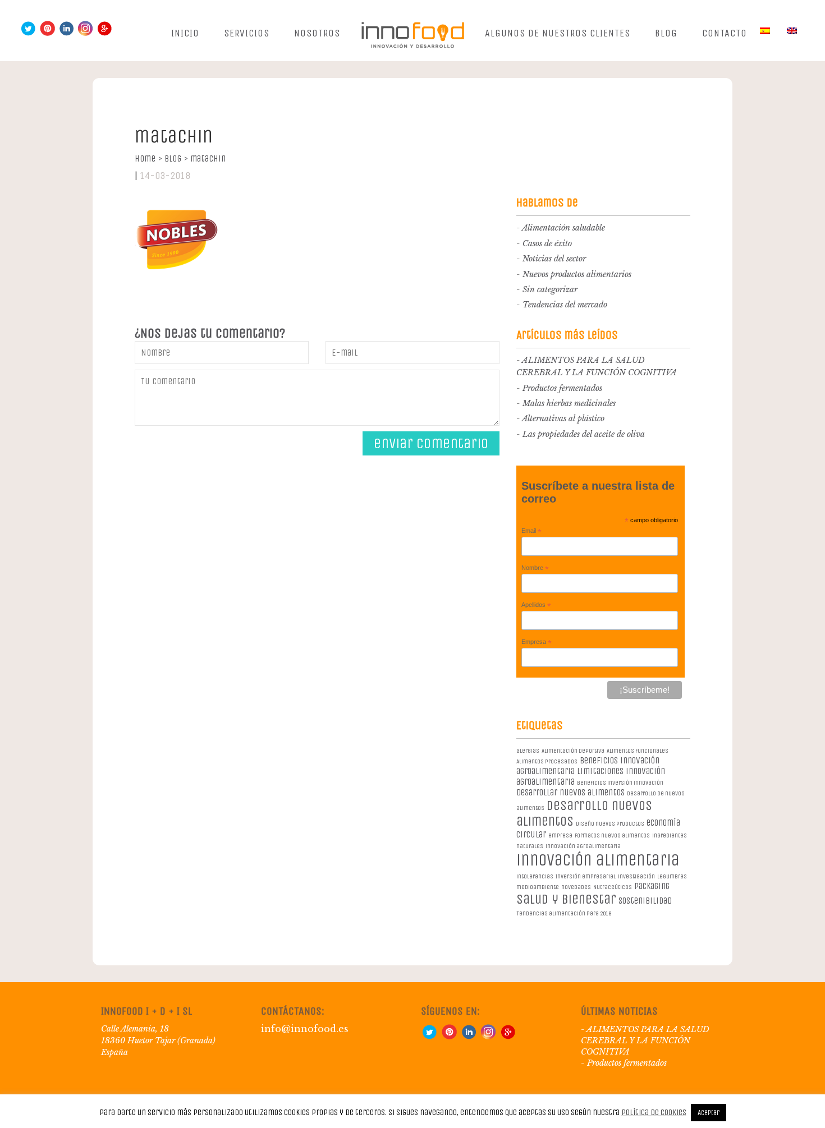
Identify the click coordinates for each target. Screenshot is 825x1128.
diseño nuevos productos (610, 823)
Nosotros (317, 33)
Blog (666, 33)
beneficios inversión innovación (620, 782)
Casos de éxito (547, 243)
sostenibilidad (645, 900)
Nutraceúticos (612, 887)
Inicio (185, 33)
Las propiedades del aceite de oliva (583, 434)
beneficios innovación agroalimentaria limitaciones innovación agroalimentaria (590, 771)
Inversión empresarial (586, 876)
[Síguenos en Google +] (104, 33)
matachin (208, 158)
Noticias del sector (554, 259)
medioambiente (537, 887)
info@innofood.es (305, 1028)
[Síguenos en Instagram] (85, 33)
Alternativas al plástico (563, 418)
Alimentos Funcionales (637, 750)
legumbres (672, 876)
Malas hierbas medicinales (569, 403)
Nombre (535, 568)
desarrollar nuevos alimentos (570, 792)
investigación (636, 876)
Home (148, 158)
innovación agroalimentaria (583, 846)
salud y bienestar (566, 899)
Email (531, 531)
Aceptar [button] (708, 1112)
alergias (527, 750)
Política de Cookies (653, 1112)
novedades (576, 887)
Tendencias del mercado (564, 305)
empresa (560, 835)
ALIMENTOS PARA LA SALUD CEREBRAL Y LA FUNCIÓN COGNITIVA (645, 1040)
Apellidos (536, 605)
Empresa (536, 642)
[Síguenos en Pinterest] (47, 33)
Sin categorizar (550, 289)
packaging (652, 886)
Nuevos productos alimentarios (576, 274)
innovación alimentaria (598, 860)
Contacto (724, 33)
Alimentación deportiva (573, 750)
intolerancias (534, 876)
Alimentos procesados (547, 761)
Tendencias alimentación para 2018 (563, 913)
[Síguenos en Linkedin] (66, 33)
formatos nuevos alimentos (612, 835)
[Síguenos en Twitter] (28, 33)
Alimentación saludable (563, 228)
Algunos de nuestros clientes (557, 33)
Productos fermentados (562, 388)
